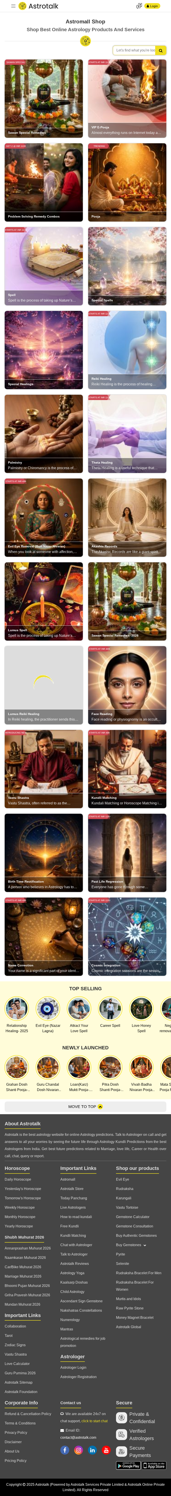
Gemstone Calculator (132, 1217)
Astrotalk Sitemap (19, 1382)
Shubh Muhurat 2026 (24, 1237)
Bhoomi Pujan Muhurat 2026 (27, 1286)
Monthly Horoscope (20, 1217)
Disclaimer (13, 1442)
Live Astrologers (73, 1207)
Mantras (66, 1329)
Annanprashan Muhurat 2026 (28, 1248)
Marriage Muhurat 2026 (23, 1276)
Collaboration (15, 1326)
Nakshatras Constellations (81, 1310)
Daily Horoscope (18, 1179)
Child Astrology (72, 1292)
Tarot (8, 1336)
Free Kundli (69, 1226)
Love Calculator (17, 1364)
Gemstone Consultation (134, 1226)
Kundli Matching (73, 1235)
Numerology (70, 1320)
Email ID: (78, 1433)
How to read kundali (76, 1217)
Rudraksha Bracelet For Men (138, 1273)
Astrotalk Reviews (74, 1264)
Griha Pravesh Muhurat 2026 (27, 1295)
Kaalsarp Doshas (74, 1282)
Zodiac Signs (15, 1345)
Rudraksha (124, 1189)
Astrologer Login (73, 1367)
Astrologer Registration (78, 1377)
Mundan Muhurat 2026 (22, 1304)
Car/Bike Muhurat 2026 (23, 1267)
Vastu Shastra (16, 1354)
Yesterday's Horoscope (23, 1189)
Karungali (123, 1198)
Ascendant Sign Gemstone (81, 1301)
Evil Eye (122, 1179)
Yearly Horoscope (19, 1226)
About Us (12, 1451)
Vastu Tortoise (127, 1207)
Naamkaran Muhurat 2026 (25, 1258)
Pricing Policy (15, 1461)
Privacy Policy (16, 1432)
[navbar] (13, 6)
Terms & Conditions (20, 1423)
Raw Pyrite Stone (130, 1308)
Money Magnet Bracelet (134, 1317)
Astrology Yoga (72, 1273)
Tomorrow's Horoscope (23, 1198)
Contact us (70, 1403)
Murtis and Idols (128, 1299)
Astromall (67, 1179)
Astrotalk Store (71, 1189)
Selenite (122, 1264)
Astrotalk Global (128, 1327)
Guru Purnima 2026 (20, 1373)
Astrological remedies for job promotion (82, 1342)
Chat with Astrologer (76, 1245)
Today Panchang (73, 1198)
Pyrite (120, 1254)
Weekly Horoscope (20, 1207)
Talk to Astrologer (74, 1254)
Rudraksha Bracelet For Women (135, 1285)
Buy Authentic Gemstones (136, 1235)
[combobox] (139, 50)
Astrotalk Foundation (21, 1392)
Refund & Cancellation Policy (28, 1414)
